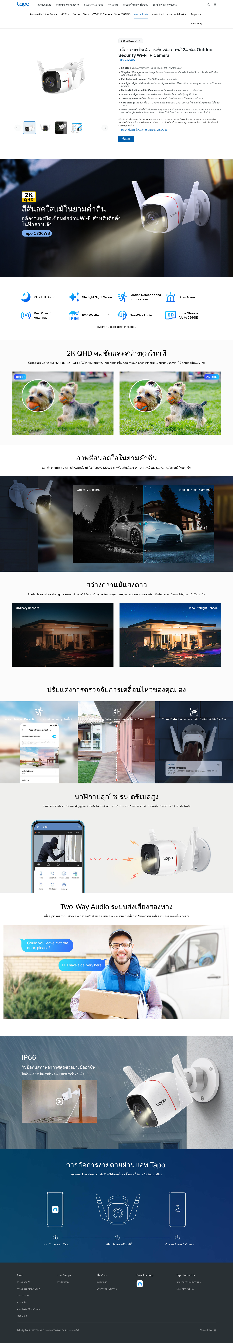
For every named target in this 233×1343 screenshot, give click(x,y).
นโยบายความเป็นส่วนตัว (188, 1282)
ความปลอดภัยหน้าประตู (28, 1288)
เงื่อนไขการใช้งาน (185, 1288)
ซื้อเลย (126, 138)
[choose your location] (215, 4)
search (208, 5)
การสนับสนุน (63, 1282)
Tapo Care (22, 1315)
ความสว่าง (22, 1302)
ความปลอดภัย (23, 1282)
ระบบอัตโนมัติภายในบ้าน (29, 1309)
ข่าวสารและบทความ (107, 1288)
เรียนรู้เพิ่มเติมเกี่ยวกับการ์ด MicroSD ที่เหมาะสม (144, 129)
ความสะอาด (23, 1295)
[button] (139, 1283)
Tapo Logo (23, 4)
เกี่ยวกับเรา (102, 1282)
